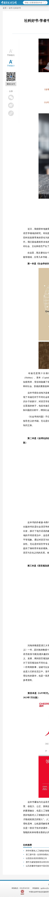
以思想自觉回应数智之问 (36, 858)
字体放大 (11, 55)
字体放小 (11, 66)
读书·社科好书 (15, 8)
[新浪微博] (11, 105)
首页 (5, 8)
